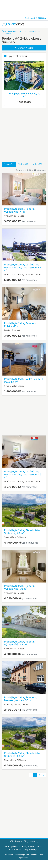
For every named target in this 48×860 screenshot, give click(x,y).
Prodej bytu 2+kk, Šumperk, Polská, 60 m (20, 325)
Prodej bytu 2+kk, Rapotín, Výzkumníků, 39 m (19, 587)
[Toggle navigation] (42, 24)
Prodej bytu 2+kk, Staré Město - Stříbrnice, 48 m (22, 532)
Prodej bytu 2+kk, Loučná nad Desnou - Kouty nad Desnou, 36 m (22, 474)
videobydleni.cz (12, 846)
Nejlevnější (23, 164)
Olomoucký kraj (34, 31)
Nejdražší (37, 164)
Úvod (4, 31)
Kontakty (34, 841)
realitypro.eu (28, 846)
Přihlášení (42, 18)
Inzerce (18, 841)
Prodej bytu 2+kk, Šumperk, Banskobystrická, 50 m (20, 699)
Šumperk (7, 33)
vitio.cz (38, 846)
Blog (26, 841)
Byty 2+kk (22, 31)
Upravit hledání (25, 48)
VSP (12, 841)
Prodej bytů (12, 31)
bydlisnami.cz (15, 849)
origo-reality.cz (31, 849)
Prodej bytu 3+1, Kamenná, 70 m (24, 95)
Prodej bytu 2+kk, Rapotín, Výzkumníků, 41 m (19, 210)
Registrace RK (31, 18)
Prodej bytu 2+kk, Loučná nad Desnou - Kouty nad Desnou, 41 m (22, 267)
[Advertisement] (24, 7)
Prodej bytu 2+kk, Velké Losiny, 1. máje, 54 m (23, 380)
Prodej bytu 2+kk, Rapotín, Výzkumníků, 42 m (19, 643)
